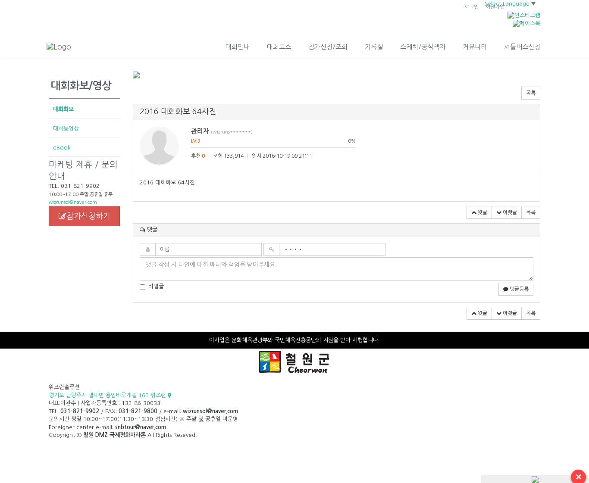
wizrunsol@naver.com (73, 202)
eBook (62, 147)
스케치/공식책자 (422, 47)
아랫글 (509, 212)
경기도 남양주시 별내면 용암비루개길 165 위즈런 (108, 395)
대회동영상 (66, 128)
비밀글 (156, 286)
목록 (531, 93)
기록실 (374, 47)
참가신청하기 (88, 216)
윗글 (481, 212)
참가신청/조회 (328, 47)
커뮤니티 (475, 47)
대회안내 (238, 47)
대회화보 (63, 109)
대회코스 (279, 47)
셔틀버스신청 (522, 47)
